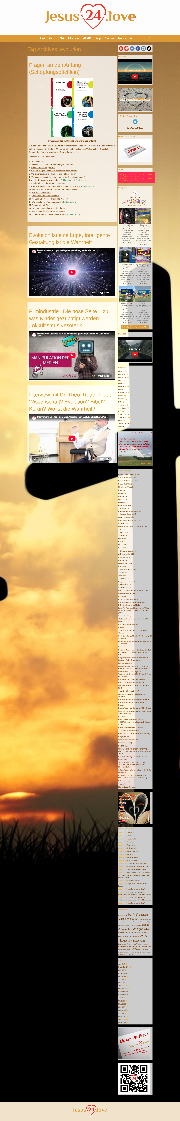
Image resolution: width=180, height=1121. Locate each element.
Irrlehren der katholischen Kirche (129, 740)
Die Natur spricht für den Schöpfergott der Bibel (52, 164)
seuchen (127, 952)
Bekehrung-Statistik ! (125, 663)
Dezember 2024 (123, 967)
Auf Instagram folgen (141, 327)
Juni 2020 (121, 1013)
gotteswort (121, 932)
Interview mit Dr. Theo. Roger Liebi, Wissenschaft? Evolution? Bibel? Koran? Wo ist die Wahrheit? (70, 402)
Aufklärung (122, 377)
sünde (133, 952)
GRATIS (87, 38)
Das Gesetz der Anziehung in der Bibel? (131, 679)
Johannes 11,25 (123, 523)
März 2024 (122, 970)
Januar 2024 (122, 973)
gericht (139, 925)
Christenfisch (122, 784)
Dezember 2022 (123, 992)
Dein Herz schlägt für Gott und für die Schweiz (134, 590)
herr (140, 932)
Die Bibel (121, 627)
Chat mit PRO (123, 393)
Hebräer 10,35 (123, 560)
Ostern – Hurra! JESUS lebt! (129, 475)
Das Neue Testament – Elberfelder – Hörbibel (133, 699)
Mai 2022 (121, 1001)
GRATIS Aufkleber (124, 505)
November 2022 (123, 995)
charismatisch (145, 919)
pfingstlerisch (122, 949)
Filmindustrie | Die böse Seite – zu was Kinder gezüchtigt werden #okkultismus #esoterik (68, 318)
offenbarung (137, 946)
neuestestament (124, 946)
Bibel (120, 383)
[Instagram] (133, 221)
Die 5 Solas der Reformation (128, 624)
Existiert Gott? (37, 161)
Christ (52, 38)
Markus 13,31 (123, 545)
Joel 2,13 (121, 529)
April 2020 (121, 1019)
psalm (132, 949)
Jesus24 (122, 38)
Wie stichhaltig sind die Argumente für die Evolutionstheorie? (58, 177)
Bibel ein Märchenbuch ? (126, 563)
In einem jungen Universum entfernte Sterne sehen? (54, 171)
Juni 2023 (121, 979)
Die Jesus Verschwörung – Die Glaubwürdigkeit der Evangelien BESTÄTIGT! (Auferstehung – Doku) (134, 652)
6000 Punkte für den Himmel (128, 599)
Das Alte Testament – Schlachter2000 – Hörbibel (134, 708)
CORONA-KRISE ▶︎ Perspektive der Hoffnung (134, 733)
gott (144, 929)
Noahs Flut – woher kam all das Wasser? (50, 199)
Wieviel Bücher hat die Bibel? (128, 481)
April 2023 (121, 985)
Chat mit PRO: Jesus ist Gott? (128, 691)
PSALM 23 (122, 596)
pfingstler (146, 946)
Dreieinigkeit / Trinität (125, 484)
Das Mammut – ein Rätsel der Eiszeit (48, 208)
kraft (140, 944)
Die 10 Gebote (123, 746)
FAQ (61, 38)
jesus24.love (127, 209)
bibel (132, 914)
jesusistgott (123, 944)
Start (42, 38)
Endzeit (120, 396)
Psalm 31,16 (122, 502)
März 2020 (122, 1022)
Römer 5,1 (122, 490)
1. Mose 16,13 (123, 532)
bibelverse (131, 918)
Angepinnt (121, 374)
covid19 (138, 922)
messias (146, 944)
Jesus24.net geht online (126, 517)
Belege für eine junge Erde (43, 168)
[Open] (127, 216)
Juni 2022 (121, 998)
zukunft (131, 954)
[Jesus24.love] (90, 18)
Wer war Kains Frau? (41, 192)
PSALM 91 (122, 716)
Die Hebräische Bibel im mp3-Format (131, 727)
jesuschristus (134, 940)
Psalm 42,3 (122, 548)
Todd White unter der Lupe (127, 569)
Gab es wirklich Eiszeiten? (43, 205)
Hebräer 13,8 (122, 496)
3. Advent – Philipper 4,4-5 (127, 478)
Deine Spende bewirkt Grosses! (129, 520)
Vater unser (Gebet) (125, 743)
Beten (120, 380)
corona (121, 922)
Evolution (121, 399)
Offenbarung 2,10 (124, 557)
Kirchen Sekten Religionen (127, 787)
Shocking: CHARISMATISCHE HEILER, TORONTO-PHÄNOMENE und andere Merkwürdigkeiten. (132, 764)
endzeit (121, 925)
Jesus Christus (123, 414)
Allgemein (121, 371)
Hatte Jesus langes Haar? (127, 781)
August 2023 (122, 976)
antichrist (121, 915)
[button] (149, 38)
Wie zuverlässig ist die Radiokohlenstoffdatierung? (53, 174)
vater (144, 952)
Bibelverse (73, 38)
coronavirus (130, 922)
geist (133, 925)
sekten (121, 952)
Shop (98, 38)
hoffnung (129, 936)
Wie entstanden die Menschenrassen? (49, 211)
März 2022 (122, 1004)
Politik (120, 420)
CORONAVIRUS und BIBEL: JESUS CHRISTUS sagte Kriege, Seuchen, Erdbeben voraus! (134, 722)
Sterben (121, 426)
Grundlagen (122, 408)
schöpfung (140, 949)
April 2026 (121, 964)
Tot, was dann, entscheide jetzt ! (129, 730)
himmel (121, 936)
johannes (133, 944)
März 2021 (122, 1007)
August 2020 (122, 1010)
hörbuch (136, 936)
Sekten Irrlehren (123, 423)
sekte (147, 949)
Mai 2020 (121, 1016)
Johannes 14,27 (123, 535)
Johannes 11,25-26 (124, 587)
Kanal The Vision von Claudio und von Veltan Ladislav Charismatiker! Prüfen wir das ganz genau (133, 610)
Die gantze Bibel (123, 737)
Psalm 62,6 (122, 493)
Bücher (120, 389)
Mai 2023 (121, 982)
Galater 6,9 (122, 542)
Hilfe (119, 411)
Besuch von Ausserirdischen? (45, 196)
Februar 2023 (122, 988)
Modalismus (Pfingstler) (126, 487)
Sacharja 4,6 (122, 572)
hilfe (146, 932)
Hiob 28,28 (122, 566)
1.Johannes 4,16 (124, 579)
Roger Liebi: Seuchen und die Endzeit (131, 682)
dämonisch (146, 922)
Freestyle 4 (122, 539)
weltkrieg (123, 954)
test (132, 38)
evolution (127, 925)
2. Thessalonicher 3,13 (126, 554)
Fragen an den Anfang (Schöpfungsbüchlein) (133, 526)
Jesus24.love (122, 417)
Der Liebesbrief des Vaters (127, 593)
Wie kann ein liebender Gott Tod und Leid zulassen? (55, 189)
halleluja (130, 932)
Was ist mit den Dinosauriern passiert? (48, 183)
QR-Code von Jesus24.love (127, 551)
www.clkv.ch (73, 152)
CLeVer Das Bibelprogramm (128, 616)
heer (136, 932)
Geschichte (122, 405)
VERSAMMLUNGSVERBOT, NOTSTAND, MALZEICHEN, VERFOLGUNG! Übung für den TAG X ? (134, 751)
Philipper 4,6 (122, 499)
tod (139, 952)
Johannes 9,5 (123, 576)
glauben (130, 929)
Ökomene (121, 647)
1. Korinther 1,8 (123, 508)
